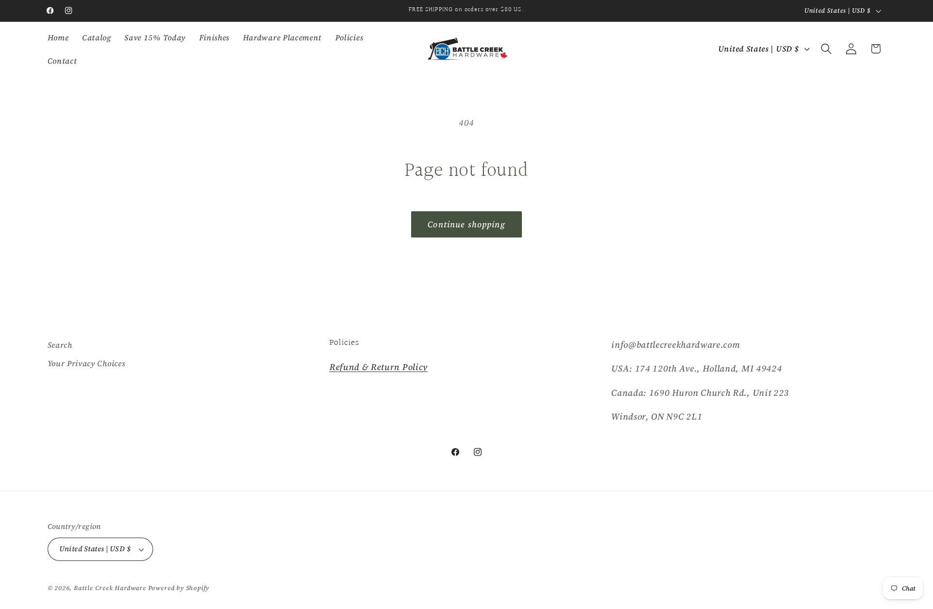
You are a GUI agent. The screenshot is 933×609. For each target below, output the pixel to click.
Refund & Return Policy (378, 367)
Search (60, 344)
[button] (826, 48)
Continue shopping (466, 224)
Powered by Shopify (179, 588)
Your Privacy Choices (86, 363)
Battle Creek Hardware (110, 588)
